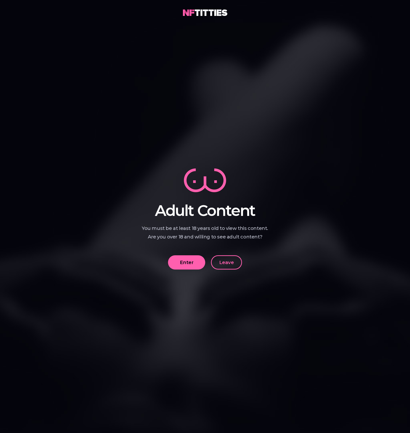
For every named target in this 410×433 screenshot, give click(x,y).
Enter (186, 262)
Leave (226, 262)
